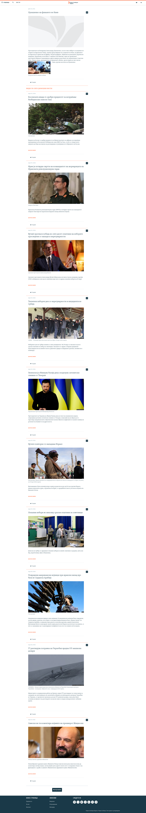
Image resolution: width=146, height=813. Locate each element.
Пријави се (29, 801)
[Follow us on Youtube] (81, 802)
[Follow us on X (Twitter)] (78, 802)
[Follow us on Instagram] (85, 802)
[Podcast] (92, 802)
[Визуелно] (136, 3)
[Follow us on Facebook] (74, 802)
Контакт (28, 807)
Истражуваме (53, 804)
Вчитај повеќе (57, 789)
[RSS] (88, 802)
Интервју (52, 807)
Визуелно (52, 801)
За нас (28, 804)
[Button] (33, 82)
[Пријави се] (96, 802)
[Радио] (141, 3)
